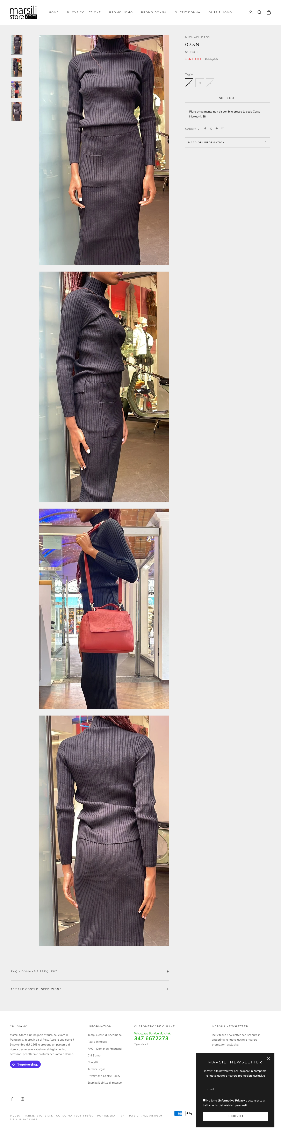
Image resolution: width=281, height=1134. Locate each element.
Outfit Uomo (220, 12)
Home (54, 12)
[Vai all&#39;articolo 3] (16, 90)
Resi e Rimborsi (97, 1042)
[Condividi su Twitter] (210, 128)
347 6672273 (151, 1038)
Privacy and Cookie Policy (104, 1076)
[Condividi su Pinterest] (216, 128)
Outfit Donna (187, 12)
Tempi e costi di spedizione (105, 1035)
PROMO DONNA (154, 12)
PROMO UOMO (121, 12)
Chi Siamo (94, 1055)
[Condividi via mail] (222, 128)
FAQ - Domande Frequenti (105, 1049)
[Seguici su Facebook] (12, 1099)
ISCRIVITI (235, 1116)
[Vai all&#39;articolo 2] (16, 68)
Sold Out (227, 98)
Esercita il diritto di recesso (105, 1083)
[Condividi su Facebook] (205, 128)
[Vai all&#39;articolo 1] (16, 45)
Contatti (93, 1062)
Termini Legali (96, 1069)
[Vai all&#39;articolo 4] (16, 112)
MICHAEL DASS (197, 37)
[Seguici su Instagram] (23, 1099)
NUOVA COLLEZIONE (84, 12)
